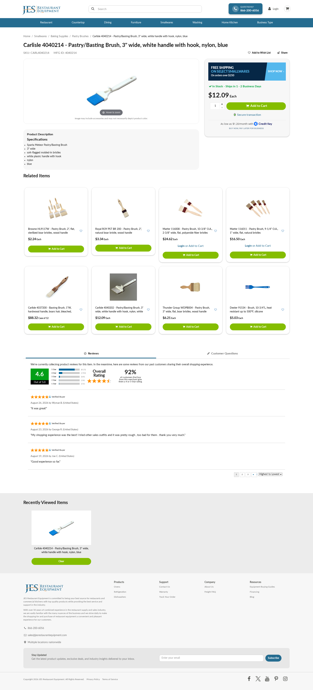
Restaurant (46, 22)
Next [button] (286, 538)
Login (273, 10)
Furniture (136, 22)
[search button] (93, 9)
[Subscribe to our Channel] (267, 679)
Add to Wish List (261, 53)
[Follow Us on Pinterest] (276, 679)
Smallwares (166, 22)
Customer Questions (224, 353)
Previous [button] (27, 538)
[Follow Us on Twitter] (258, 679)
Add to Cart (258, 106)
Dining (107, 22)
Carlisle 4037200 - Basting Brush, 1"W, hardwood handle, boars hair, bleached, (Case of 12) (50, 312)
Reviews (93, 353)
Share (284, 53)
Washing (197, 22)
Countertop (78, 22)
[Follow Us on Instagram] (285, 679)
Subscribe (273, 658)
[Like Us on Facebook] (249, 679)
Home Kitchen (230, 22)
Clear (61, 561)
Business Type (265, 22)
